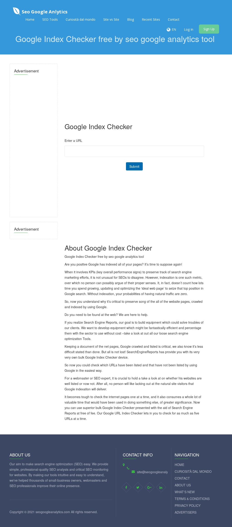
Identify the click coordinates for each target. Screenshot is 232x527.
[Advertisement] (33, 144)
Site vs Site (111, 19)
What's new (185, 492)
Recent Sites (151, 19)
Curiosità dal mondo (80, 19)
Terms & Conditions (192, 498)
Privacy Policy (188, 505)
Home (29, 19)
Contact (173, 19)
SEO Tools (50, 19)
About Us (183, 485)
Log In (188, 29)
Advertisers (185, 512)
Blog (130, 19)
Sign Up (209, 29)
